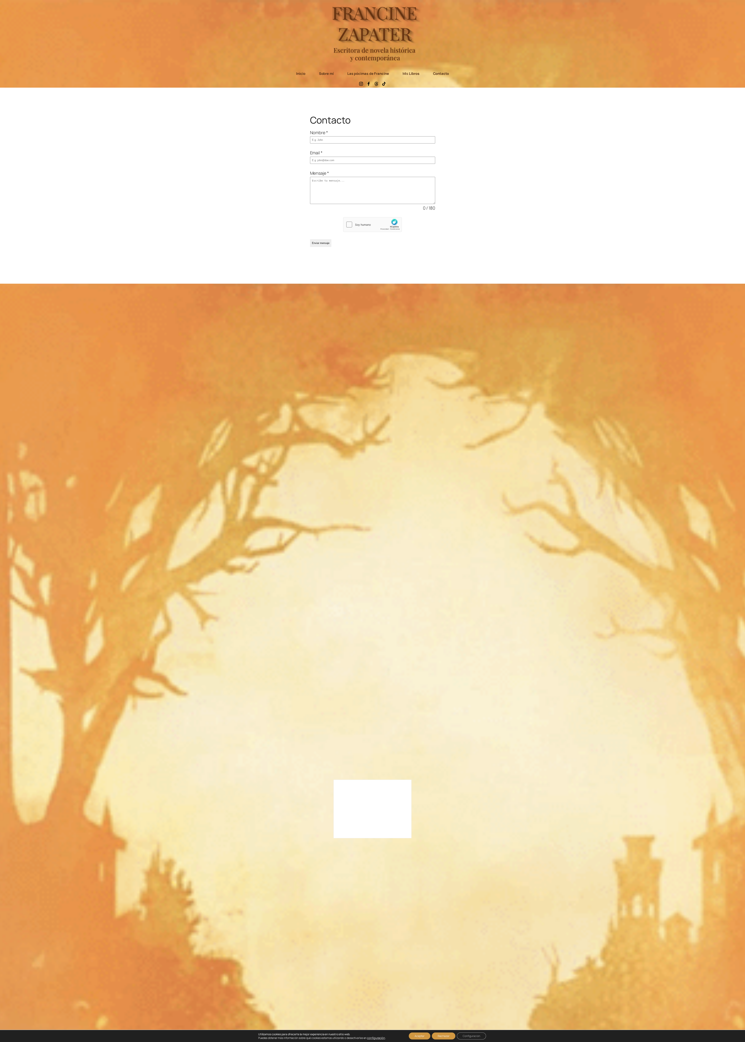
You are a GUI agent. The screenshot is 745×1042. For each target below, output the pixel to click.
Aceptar (419, 1036)
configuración (376, 1037)
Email (316, 153)
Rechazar (444, 1036)
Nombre (319, 133)
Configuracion (471, 1036)
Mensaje (319, 173)
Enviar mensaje (320, 243)
